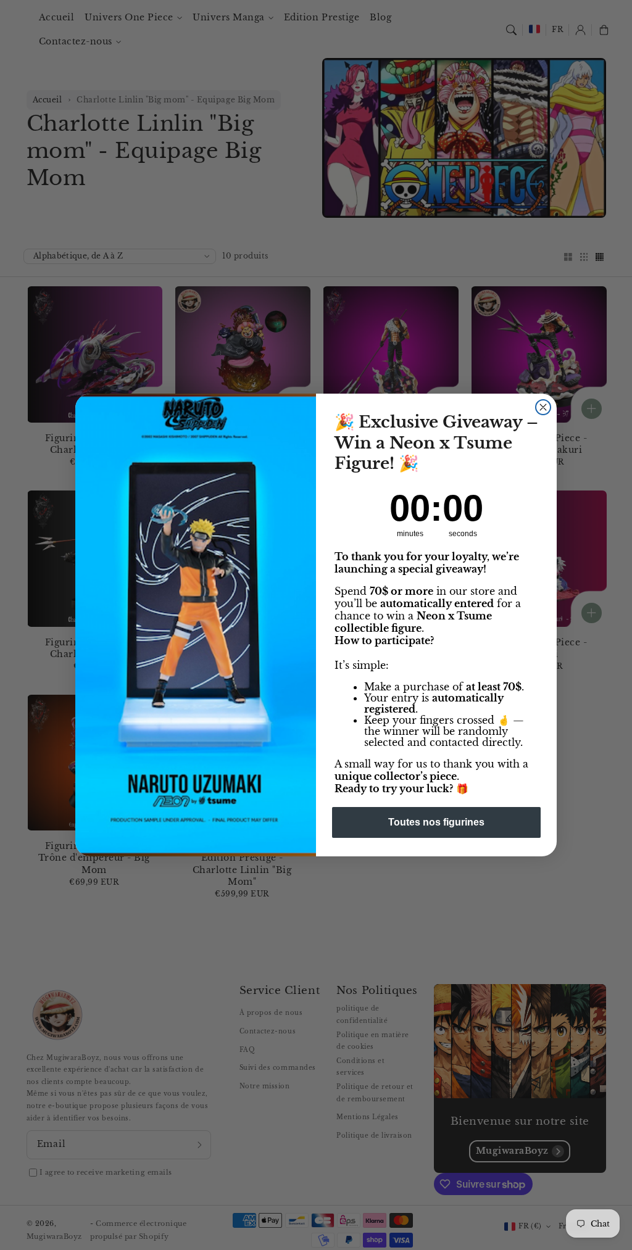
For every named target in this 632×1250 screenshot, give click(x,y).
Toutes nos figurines (436, 822)
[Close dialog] (543, 407)
